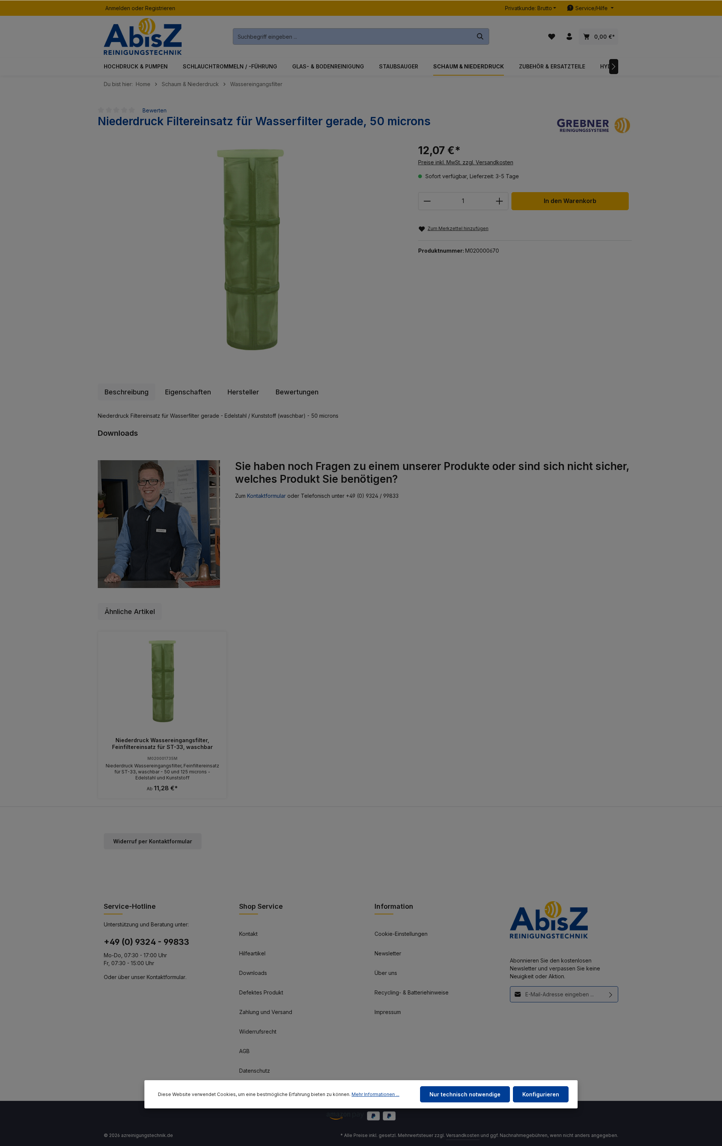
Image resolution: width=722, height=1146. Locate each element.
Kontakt (248, 934)
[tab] (126, 392)
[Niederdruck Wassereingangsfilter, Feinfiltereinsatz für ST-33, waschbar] (162, 681)
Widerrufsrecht (257, 1031)
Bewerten (155, 110)
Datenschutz (254, 1070)
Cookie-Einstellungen (401, 934)
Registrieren (160, 8)
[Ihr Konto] (569, 37)
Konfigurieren (540, 1094)
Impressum (388, 1012)
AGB (244, 1051)
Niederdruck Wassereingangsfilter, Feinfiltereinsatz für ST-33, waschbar (162, 743)
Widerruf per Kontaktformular (152, 841)
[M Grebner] (594, 124)
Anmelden (117, 8)
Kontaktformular (266, 496)
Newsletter (388, 953)
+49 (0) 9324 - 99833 (146, 942)
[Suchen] (480, 36)
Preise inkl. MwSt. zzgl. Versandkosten (465, 162)
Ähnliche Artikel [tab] (130, 611)
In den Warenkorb (570, 201)
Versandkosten (462, 1135)
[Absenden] (611, 994)
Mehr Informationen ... (375, 1094)
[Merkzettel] (551, 37)
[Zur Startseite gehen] (143, 36)
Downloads (253, 973)
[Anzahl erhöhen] (499, 201)
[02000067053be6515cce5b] (250, 249)
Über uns (386, 973)
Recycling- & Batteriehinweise (412, 992)
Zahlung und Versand (265, 1012)
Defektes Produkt (261, 992)
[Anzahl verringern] (427, 201)
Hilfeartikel (252, 953)
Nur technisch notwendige (465, 1094)
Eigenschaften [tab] (188, 392)
